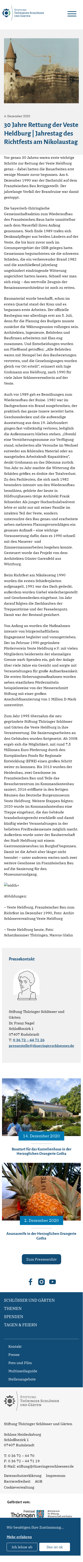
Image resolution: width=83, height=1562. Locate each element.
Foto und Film (20, 1363)
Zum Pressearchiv (41, 1259)
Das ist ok (55, 1547)
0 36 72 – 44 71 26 (29, 1040)
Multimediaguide (22, 1371)
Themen (13, 1308)
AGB (38, 1481)
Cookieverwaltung (19, 1487)
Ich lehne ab (22, 1547)
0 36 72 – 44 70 (21, 1455)
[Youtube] (52, 1281)
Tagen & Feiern (20, 1324)
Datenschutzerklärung (23, 1475)
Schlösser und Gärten (29, 1300)
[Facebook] (30, 1281)
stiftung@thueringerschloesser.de (45, 1466)
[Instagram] (41, 1281)
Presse (14, 1354)
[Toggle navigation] (72, 13)
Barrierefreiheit (17, 1481)
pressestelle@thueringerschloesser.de (41, 1045)
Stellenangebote (22, 1379)
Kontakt (15, 1346)
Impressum (55, 1475)
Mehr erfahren (19, 1537)
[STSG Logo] (31, 1418)
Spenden (13, 1316)
